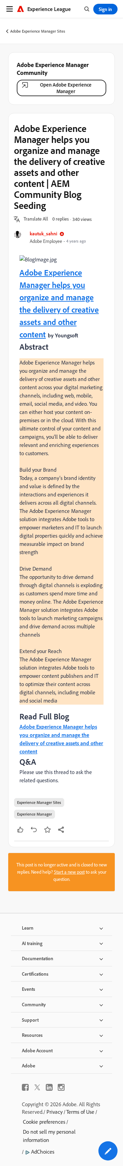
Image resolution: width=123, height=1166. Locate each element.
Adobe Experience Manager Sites (37, 31)
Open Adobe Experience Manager (66, 87)
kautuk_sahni (43, 233)
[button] (36, 219)
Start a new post (69, 872)
